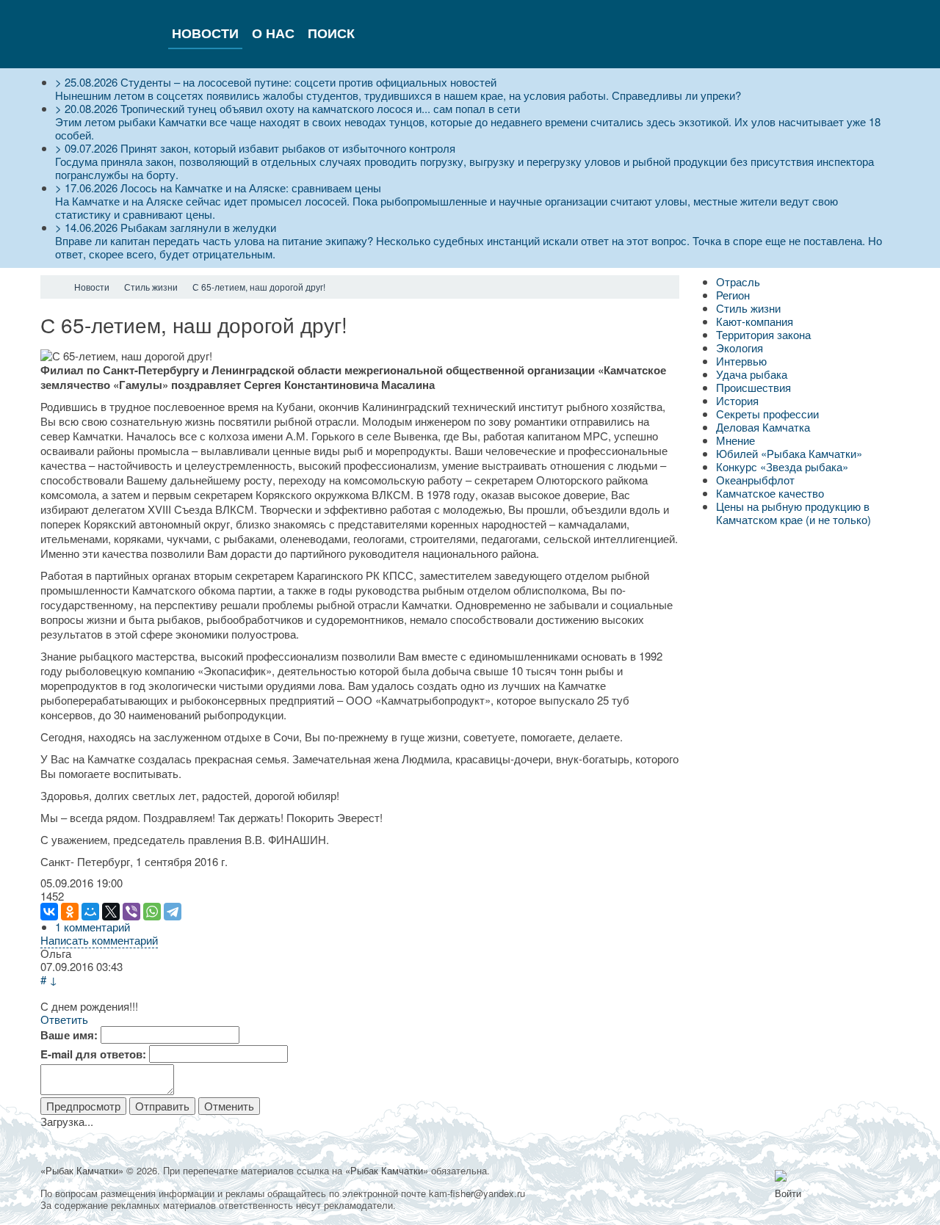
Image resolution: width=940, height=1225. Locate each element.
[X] (111, 911)
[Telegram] (172, 911)
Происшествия (753, 387)
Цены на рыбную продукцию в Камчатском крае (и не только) (793, 512)
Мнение (735, 440)
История (737, 400)
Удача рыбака (751, 374)
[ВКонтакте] (49, 911)
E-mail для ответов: (93, 1054)
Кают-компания (754, 321)
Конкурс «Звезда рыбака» (782, 466)
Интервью (741, 360)
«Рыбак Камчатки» (81, 1170)
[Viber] (131, 911)
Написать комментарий (99, 940)
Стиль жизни (748, 308)
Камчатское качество (770, 493)
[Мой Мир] (90, 911)
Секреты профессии (767, 413)
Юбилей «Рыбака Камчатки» (789, 453)
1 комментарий (92, 926)
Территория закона (763, 334)
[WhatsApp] (152, 911)
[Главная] (53, 287)
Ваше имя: (69, 1035)
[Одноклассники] (70, 911)
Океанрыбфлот (755, 479)
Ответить (64, 1019)
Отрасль (738, 281)
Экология (739, 347)
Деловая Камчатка (763, 427)
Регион (733, 294)
